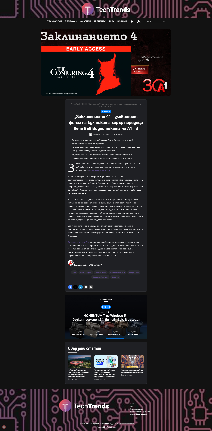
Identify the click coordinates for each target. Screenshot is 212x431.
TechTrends (76, 104)
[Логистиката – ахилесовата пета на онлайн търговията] (132, 361)
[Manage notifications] (4, 427)
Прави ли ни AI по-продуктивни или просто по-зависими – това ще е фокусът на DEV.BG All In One (106, 320)
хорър (116, 277)
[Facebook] (70, 287)
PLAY (111, 21)
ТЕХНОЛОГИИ (54, 21)
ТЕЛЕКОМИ (71, 21)
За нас (132, 404)
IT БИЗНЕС (100, 21)
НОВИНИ (122, 21)
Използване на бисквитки (138, 414)
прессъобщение (101, 277)
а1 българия (86, 272)
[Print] (91, 287)
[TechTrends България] (106, 9)
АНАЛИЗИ (85, 21)
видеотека (101, 272)
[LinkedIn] (80, 287)
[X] (75, 287)
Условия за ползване (137, 409)
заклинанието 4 (118, 272)
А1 (75, 272)
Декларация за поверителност (140, 412)
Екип (131, 406)
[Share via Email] (86, 287)
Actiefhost (111, 427)
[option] (106, 317)
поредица (134, 272)
